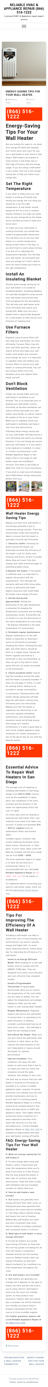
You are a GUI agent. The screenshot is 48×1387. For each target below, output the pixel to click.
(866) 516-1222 (20, 114)
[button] (24, 26)
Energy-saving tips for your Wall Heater (35, 1360)
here (20, 479)
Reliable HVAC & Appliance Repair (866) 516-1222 (24, 8)
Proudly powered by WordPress (24, 1379)
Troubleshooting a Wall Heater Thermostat (14, 1360)
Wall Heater (13, 1346)
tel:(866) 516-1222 (15, 1323)
